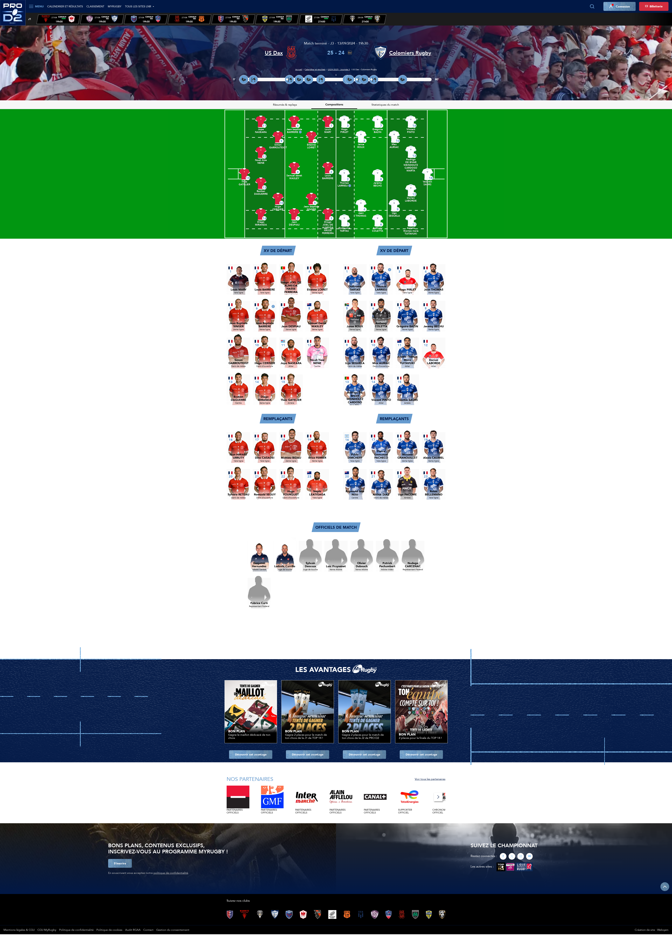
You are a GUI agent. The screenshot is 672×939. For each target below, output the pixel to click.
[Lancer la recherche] (592, 6)
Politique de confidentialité (76, 930)
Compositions (334, 104)
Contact (148, 930)
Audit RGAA (133, 930)
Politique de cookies (109, 930)
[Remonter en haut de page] (664, 886)
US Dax (274, 53)
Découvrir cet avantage (251, 754)
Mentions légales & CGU (19, 930)
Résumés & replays (285, 104)
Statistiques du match (385, 104)
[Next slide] (438, 797)
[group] (58, 19)
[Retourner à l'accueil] (13, 12)
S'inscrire (120, 863)
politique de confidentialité (170, 873)
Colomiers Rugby (410, 53)
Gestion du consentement (172, 929)
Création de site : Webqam (651, 929)
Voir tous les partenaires (430, 779)
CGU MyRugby (46, 930)
